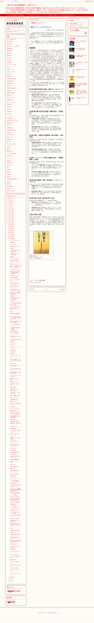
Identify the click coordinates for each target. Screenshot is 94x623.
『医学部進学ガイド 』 (14, 410)
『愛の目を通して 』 (14, 483)
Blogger (55, 612)
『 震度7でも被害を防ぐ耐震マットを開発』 (15, 266)
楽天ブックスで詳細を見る (35, 258)
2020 (9, 210)
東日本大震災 (36, 282)
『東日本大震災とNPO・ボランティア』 (15, 457)
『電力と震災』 (13, 387)
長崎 (8, 174)
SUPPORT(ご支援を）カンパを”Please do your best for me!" (61, 15)
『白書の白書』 (13, 559)
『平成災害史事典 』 (14, 277)
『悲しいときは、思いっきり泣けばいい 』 (15, 283)
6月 (11, 236)
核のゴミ (9, 165)
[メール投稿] (36, 280)
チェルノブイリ (10, 64)
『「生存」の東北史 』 (14, 568)
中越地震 (9, 118)
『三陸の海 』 (12, 426)
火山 (8, 125)
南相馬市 (9, 123)
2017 (9, 216)
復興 (40, 282)
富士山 (8, 141)
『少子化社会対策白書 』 (15, 502)
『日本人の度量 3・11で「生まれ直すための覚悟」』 (15, 360)
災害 (8, 132)
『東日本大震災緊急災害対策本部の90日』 (15, 499)
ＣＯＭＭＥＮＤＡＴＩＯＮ (34, 15)
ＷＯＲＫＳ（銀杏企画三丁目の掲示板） (16, 15)
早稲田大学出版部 (11, 88)
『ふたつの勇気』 (13, 494)
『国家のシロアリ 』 (14, 401)
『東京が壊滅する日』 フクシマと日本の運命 (81, 49)
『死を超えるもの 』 (14, 544)
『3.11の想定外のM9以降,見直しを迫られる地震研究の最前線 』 (81, 84)
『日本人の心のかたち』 (15, 433)
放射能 (8, 48)
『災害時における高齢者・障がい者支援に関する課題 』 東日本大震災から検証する (81, 92)
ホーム (44, 15)
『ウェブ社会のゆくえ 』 (15, 508)
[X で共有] (41, 280)
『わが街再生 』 (13, 450)
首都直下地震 (10, 92)
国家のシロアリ (33, 254)
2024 (9, 202)
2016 (9, 218)
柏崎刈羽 (9, 155)
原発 (8, 41)
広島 (8, 109)
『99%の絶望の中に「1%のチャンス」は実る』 (15, 290)
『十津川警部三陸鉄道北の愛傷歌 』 (15, 328)
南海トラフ (9, 97)
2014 (9, 222)
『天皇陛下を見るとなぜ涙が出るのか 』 (15, 251)
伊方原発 (9, 162)
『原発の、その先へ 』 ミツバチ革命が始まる (81, 77)
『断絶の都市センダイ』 (15, 246)
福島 (8, 43)
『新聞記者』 (12, 468)
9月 (11, 230)
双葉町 (8, 76)
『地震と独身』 (13, 363)
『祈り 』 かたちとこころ (15, 240)
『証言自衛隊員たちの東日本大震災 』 (15, 373)
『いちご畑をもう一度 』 (15, 269)
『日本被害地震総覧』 (14, 459)
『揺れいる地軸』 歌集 (14, 395)
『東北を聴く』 (13, 352)
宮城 (8, 55)
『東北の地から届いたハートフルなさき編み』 (15, 413)
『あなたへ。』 (13, 344)
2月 (11, 581)
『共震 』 (11, 528)
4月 (11, 577)
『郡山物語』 (12, 296)
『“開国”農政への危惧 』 (15, 530)
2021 (9, 208)
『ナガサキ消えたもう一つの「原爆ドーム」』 (15, 513)
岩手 (8, 60)
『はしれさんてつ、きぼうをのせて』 (15, 376)
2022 (9, 206)
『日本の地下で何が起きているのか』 (81, 98)
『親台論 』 (12, 256)
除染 (8, 176)
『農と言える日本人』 (14, 258)
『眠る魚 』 (12, 248)
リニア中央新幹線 (11, 153)
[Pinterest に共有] (44, 280)
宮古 (8, 146)
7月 (11, 234)
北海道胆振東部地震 (11, 179)
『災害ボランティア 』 (14, 301)
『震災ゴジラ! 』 (13, 464)
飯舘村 (8, 95)
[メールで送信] (39, 280)
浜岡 (8, 183)
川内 (8, 181)
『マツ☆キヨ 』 (13, 244)
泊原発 (8, 169)
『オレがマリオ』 (13, 435)
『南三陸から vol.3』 (14, 510)
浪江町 (8, 85)
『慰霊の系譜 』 (13, 419)
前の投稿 (62, 289)
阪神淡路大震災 (10, 78)
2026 (9, 198)
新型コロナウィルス (11, 46)
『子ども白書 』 (13, 506)
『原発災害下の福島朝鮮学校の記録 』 (15, 293)
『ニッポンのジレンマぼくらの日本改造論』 (15, 480)
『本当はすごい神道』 (14, 518)
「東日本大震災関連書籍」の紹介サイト (22, 5)
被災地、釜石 (10, 190)
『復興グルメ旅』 (13, 532)
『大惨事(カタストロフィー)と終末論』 (15, 254)
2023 (9, 204)
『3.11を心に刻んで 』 (14, 275)
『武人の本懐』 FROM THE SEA (14, 393)
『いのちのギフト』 (14, 478)
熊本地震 (9, 99)
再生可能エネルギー (11, 120)
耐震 (8, 172)
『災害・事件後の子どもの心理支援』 (15, 298)
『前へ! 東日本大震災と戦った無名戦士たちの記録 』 (15, 318)
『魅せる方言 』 (13, 406)
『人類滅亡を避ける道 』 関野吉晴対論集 (81, 56)
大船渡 (8, 139)
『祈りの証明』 (13, 350)
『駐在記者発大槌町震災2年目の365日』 (15, 541)
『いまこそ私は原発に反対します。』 (81, 42)
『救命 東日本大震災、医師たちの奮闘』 (15, 322)
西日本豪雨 (9, 186)
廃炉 (8, 148)
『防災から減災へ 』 (14, 441)
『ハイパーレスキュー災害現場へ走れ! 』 (15, 546)
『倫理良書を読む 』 (14, 399)
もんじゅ (9, 158)
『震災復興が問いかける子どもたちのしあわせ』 (15, 525)
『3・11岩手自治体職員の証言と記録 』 (15, 304)
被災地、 (9, 69)
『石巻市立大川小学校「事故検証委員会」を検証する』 (15, 272)
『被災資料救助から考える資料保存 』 (15, 416)
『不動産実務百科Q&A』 (15, 492)
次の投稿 (32, 289)
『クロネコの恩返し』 (14, 473)
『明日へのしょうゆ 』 (14, 264)
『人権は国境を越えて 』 (15, 452)
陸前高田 (9, 83)
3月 (11, 579)
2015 (9, 220)
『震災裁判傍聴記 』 (14, 331)
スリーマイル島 (10, 144)
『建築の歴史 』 (13, 475)
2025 (9, 200)
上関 (8, 160)
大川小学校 (9, 134)
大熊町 (8, 111)
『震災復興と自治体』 (14, 421)
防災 (8, 57)
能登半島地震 (10, 130)
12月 (11, 224)
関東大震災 (9, 81)
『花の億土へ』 (13, 342)
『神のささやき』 (13, 448)
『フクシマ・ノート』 (14, 443)
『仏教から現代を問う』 (15, 496)
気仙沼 (8, 106)
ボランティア (10, 102)
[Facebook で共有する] (43, 280)
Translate (81, 25)
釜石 (8, 74)
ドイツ (8, 116)
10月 (11, 228)
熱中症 (8, 188)
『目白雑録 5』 (12, 454)
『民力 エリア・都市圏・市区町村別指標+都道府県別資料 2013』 (15, 489)
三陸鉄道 (9, 127)
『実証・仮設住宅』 (14, 466)
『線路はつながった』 (14, 381)
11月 (11, 226)
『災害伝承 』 (12, 242)
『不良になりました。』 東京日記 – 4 (15, 389)
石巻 (8, 62)
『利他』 (11, 311)
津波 (8, 50)
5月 (11, 238)
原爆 (8, 113)
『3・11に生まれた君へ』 (15, 306)
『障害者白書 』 (13, 504)
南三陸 (8, 104)
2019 (9, 212)
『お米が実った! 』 (13, 354)
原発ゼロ (9, 137)
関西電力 (9, 151)
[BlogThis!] (40, 280)
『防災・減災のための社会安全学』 (15, 340)
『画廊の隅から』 (13, 549)
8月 (11, 232)
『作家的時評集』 (13, 428)
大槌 (8, 90)
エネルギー (9, 71)
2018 (9, 214)
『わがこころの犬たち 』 (15, 408)
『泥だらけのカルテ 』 (14, 397)
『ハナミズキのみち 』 (14, 554)
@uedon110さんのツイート (13, 31)
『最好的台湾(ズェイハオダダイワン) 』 (15, 521)
